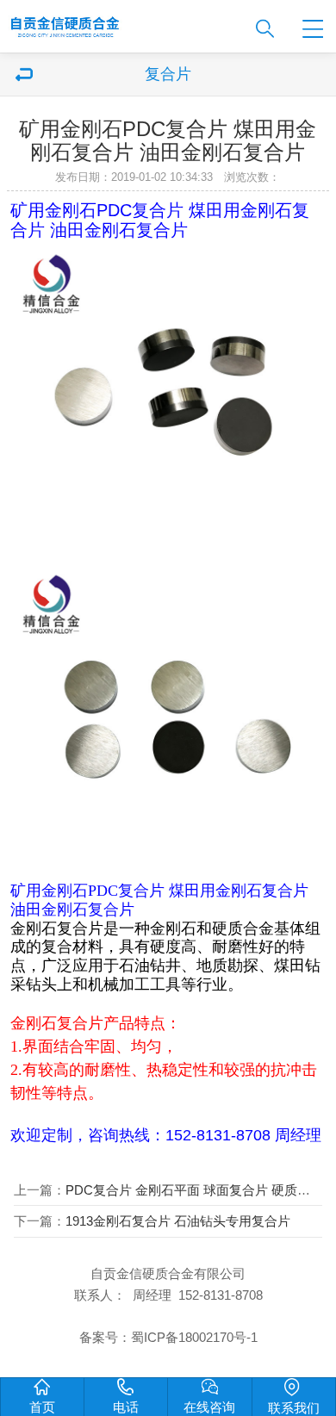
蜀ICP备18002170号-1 (194, 1338)
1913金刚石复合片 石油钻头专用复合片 (177, 1221)
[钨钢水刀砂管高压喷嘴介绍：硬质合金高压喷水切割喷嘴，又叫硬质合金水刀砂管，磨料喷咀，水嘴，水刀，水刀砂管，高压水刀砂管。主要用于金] (119, 22)
